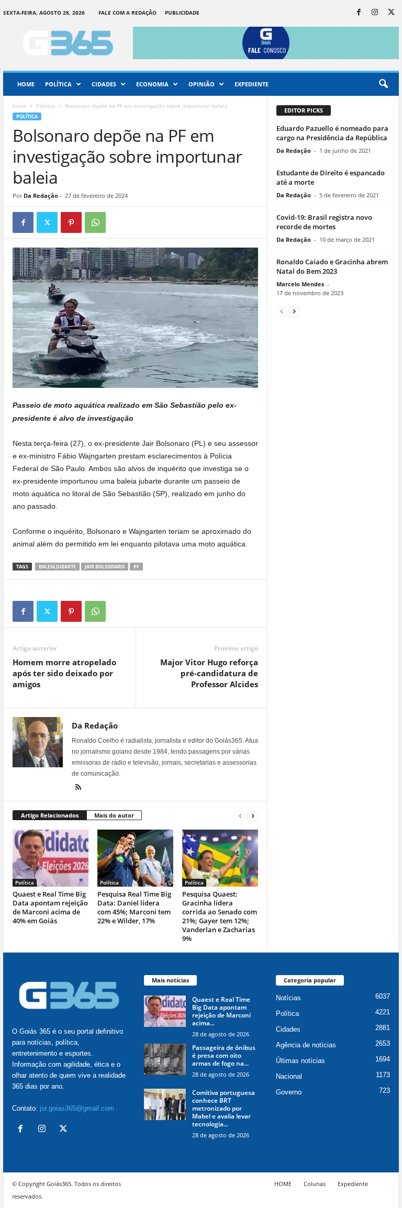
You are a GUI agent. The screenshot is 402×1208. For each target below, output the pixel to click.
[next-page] (253, 815)
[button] (383, 84)
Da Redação (41, 195)
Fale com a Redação (127, 12)
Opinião (201, 84)
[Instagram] (374, 12)
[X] (391, 12)
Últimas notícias (300, 1061)
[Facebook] (358, 12)
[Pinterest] (71, 222)
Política (58, 84)
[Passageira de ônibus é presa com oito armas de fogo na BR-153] (165, 1059)
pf (136, 566)
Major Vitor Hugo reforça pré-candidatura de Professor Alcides (209, 673)
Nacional (289, 1076)
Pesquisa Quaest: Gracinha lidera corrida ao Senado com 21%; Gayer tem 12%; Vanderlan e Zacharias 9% (219, 916)
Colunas (315, 1184)
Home (26, 84)
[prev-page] (240, 815)
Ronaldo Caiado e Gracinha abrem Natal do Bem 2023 (332, 266)
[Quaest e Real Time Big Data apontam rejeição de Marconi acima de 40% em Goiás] (50, 858)
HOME (283, 1184)
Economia (152, 84)
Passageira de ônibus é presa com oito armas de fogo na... (223, 1055)
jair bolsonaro (105, 566)
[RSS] (78, 788)
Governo (289, 1092)
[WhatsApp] (95, 222)
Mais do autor (114, 815)
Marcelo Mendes (300, 284)
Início (19, 105)
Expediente (251, 84)
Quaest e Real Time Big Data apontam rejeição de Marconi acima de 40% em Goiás (50, 907)
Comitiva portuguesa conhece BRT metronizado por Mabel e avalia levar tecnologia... (223, 1108)
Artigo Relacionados (50, 815)
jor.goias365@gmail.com (77, 1108)
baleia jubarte (57, 566)
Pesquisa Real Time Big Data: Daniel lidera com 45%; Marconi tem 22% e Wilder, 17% (134, 907)
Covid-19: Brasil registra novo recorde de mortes (324, 221)
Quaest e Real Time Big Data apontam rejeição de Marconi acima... (221, 1011)
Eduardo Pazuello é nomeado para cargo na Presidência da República (332, 133)
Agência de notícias (306, 1045)
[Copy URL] (119, 222)
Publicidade (182, 12)
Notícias (288, 998)
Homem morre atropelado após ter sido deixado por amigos (64, 673)
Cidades (104, 84)
